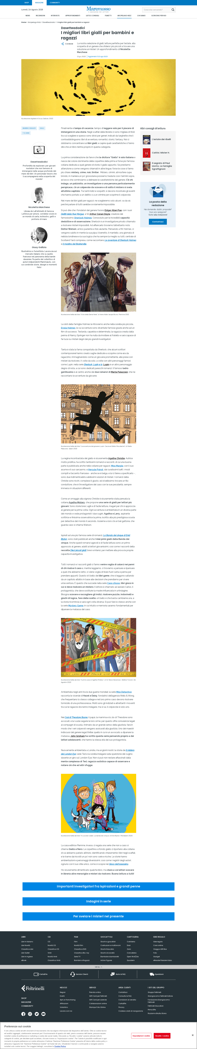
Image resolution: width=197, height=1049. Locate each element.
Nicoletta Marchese (39, 207)
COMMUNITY (55, 2)
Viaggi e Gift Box (160, 949)
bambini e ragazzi (29, 128)
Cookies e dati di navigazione (130, 1011)
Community (27, 1006)
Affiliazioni (64, 1003)
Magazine (26, 1002)
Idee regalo (158, 941)
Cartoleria (131, 941)
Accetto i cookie (162, 1035)
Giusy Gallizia (39, 247)
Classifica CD (53, 949)
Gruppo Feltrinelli (154, 992)
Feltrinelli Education (155, 1006)
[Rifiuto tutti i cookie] (193, 1035)
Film (75, 941)
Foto (155, 953)
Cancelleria (131, 953)
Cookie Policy (60, 1046)
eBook (23, 960)
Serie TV (77, 956)
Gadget (156, 956)
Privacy (121, 1007)
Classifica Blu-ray (81, 953)
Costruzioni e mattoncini (111, 945)
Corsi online (158, 945)
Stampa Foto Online (97, 1007)
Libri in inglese (27, 956)
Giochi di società (107, 953)
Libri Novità (25, 945)
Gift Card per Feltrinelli (98, 996)
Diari (129, 945)
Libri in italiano (27, 941)
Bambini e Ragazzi (82, 960)
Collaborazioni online (98, 1003)
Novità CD (52, 945)
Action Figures (106, 960)
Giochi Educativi (107, 949)
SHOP (27, 2)
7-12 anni (26, 133)
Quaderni (131, 960)
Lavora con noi (66, 1011)
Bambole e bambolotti (110, 956)
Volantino (64, 1007)
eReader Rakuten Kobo (162, 960)
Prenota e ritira (95, 992)
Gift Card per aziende (98, 1000)
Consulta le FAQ (124, 996)
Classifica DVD (80, 949)
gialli (42, 128)
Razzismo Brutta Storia (157, 1013)
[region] (98, 1035)
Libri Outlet (25, 953)
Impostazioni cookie (141, 1035)
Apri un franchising (67, 1000)
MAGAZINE (39, 2)
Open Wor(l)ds (133, 956)
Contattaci (157, 221)
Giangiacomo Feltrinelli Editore (160, 996)
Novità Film (78, 945)
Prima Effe (152, 1010)
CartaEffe (122, 1003)
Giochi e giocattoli (108, 941)
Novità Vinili (52, 956)
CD (49, 941)
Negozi (62, 992)
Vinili (49, 953)
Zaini (129, 949)
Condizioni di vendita (127, 1000)
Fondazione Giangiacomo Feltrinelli (159, 1001)
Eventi (62, 996)
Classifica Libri (27, 949)
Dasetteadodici (39, 161)
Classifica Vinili (54, 960)
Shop (23, 998)
